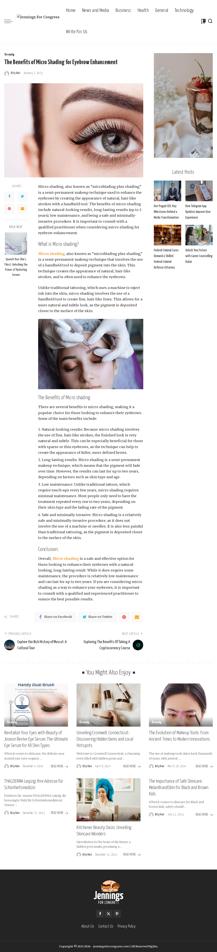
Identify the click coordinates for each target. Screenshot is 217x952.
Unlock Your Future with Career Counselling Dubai (199, 256)
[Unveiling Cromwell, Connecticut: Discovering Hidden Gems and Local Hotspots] (108, 705)
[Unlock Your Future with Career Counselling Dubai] (199, 235)
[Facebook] (9, 196)
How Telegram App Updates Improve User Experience (198, 212)
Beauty (9, 54)
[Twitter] (22, 196)
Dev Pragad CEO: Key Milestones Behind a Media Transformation (166, 212)
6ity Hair (15, 73)
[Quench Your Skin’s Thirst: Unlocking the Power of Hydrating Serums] (16, 243)
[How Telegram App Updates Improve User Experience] (199, 191)
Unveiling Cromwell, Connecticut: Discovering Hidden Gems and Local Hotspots (105, 739)
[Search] (210, 21)
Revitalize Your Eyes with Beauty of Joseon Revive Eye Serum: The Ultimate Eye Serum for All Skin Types (36, 739)
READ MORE (57, 766)
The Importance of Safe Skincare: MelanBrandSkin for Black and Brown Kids (178, 787)
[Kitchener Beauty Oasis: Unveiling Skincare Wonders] (108, 800)
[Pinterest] (9, 209)
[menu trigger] (10, 21)
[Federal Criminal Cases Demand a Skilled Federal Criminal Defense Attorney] (167, 235)
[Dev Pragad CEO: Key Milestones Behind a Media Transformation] (167, 191)
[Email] (22, 209)
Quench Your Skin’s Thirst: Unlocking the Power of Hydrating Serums (16, 267)
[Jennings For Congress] (38, 21)
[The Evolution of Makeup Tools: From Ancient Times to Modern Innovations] (181, 705)
